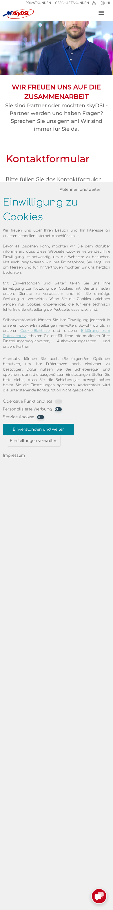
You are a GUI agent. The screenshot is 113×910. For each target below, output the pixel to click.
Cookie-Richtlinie (35, 331)
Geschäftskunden (72, 3)
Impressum (14, 455)
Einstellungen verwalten (33, 441)
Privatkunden (38, 3)
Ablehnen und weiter (80, 189)
